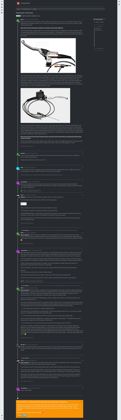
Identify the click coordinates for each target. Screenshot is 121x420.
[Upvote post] (74, 149)
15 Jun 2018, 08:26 (36, 388)
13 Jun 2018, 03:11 (31, 167)
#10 (82, 360)
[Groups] (2, 13)
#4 (82, 181)
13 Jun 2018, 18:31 (32, 232)
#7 (82, 250)
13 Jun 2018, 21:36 (32, 287)
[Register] (119, 4)
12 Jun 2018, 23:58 (33, 153)
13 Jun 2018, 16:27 (36, 181)
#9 (82, 344)
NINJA (22, 19)
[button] (2, 415)
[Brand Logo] (18, 3)
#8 (82, 287)
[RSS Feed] (39, 16)
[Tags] (2, 4)
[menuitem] (119, 2)
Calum (22, 195)
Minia (22, 167)
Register (20, 415)
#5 (82, 195)
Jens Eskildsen (24, 181)
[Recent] (2, 2)
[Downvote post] (79, 149)
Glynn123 (23, 344)
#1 (82, 19)
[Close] (81, 402)
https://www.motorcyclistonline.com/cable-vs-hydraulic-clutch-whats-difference (42, 28)
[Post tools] (82, 149)
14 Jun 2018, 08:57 (32, 360)
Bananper (23, 153)
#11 (82, 388)
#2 (82, 153)
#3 (82, 167)
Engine (18, 15)
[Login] (119, 2)
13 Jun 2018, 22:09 (33, 344)
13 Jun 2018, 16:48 (32, 195)
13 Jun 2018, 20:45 (36, 250)
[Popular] (2, 7)
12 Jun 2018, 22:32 (32, 19)
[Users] (2, 10)
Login (24, 415)
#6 (82, 232)
